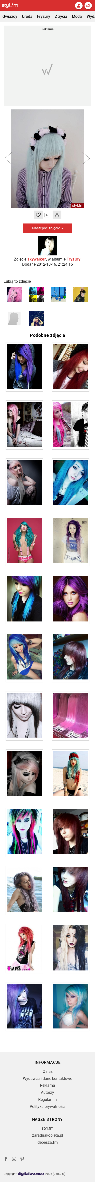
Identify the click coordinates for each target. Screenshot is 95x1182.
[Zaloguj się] (78, 5)
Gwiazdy (9, 16)
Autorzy (47, 1092)
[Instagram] (14, 1159)
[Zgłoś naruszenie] (57, 215)
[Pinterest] (22, 1159)
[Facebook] (6, 1159)
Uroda (27, 16)
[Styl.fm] (13, 5)
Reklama (47, 1085)
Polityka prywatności (48, 1106)
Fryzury (43, 16)
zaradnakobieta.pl (47, 1135)
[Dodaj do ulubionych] (38, 215)
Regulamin (47, 1099)
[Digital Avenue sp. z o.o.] (31, 1174)
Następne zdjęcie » (47, 228)
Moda (77, 16)
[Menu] (88, 5)
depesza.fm (48, 1142)
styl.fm (48, 1128)
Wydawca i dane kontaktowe (47, 1078)
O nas (48, 1071)
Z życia (61, 16)
